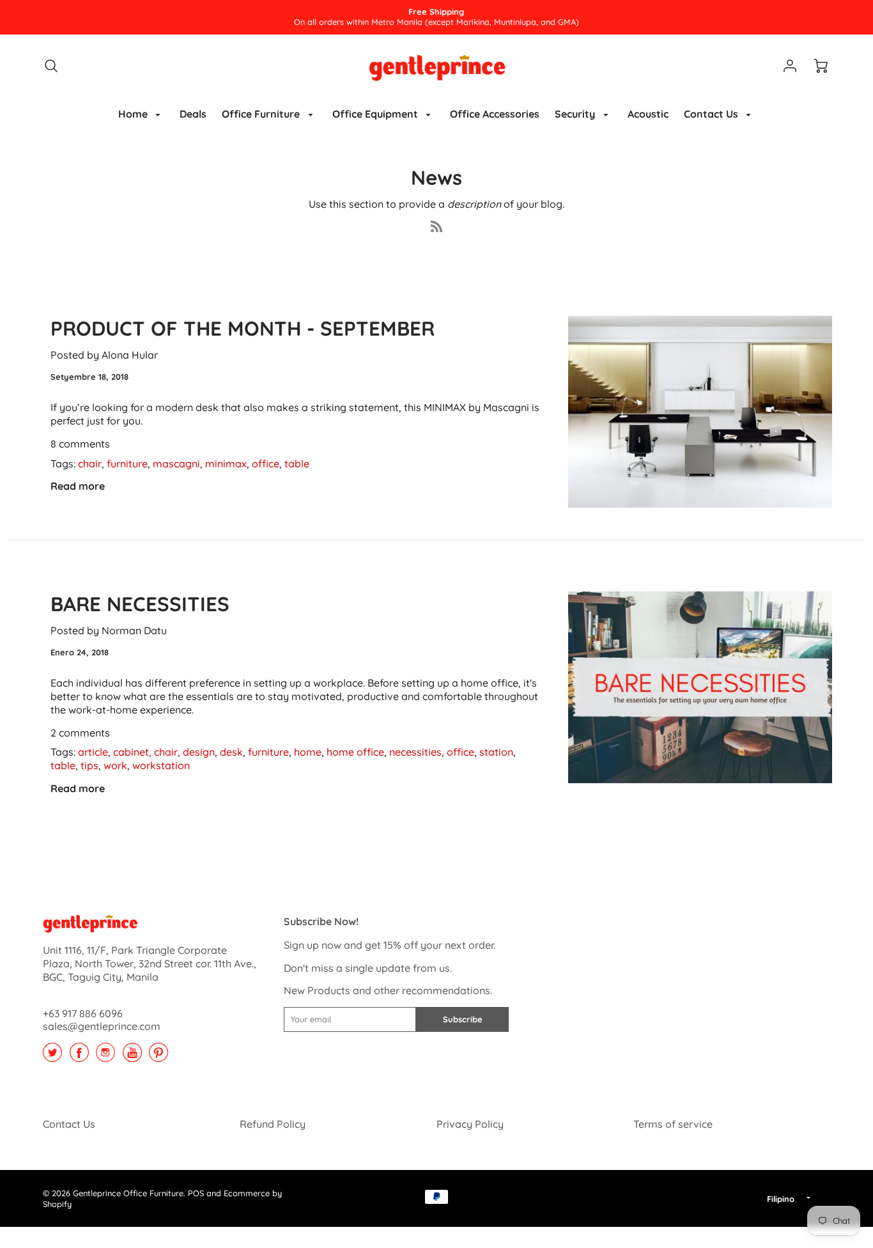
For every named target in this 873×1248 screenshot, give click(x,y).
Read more (77, 486)
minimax (226, 463)
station (496, 751)
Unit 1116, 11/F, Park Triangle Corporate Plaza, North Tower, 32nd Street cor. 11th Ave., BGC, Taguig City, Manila (149, 963)
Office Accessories (494, 113)
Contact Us (712, 113)
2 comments (80, 732)
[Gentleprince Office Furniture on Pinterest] (158, 1056)
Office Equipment (376, 113)
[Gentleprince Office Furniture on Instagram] (105, 1056)
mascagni (176, 463)
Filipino (780, 1199)
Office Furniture (262, 113)
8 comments (80, 443)
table (296, 463)
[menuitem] (141, 114)
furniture (127, 463)
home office (355, 751)
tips (89, 765)
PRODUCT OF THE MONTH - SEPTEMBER (242, 328)
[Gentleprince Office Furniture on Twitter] (52, 1056)
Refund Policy (272, 1124)
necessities (415, 751)
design (199, 751)
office (265, 463)
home (307, 751)
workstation (161, 765)
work (115, 765)
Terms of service (673, 1124)
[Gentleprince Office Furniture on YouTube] (132, 1056)
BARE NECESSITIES (139, 603)
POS (196, 1193)
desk (231, 751)
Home (134, 113)
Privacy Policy (470, 1124)
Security (576, 113)
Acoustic (648, 113)
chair (90, 463)
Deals (193, 113)
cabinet (131, 751)
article (93, 751)
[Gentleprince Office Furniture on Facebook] (79, 1056)
